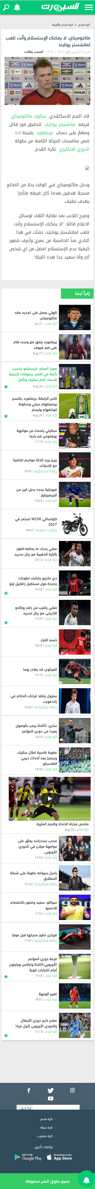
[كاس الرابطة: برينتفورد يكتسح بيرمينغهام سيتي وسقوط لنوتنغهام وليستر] (75, 406)
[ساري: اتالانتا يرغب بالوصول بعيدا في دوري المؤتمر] (75, 730)
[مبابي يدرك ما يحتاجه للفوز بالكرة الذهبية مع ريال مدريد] (75, 553)
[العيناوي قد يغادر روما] (75, 671)
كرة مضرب (44, 1135)
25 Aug (69, 829)
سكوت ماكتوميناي (28, 116)
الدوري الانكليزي (74, 149)
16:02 (38, 500)
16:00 (28, 706)
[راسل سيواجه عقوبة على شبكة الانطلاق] (75, 878)
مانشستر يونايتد (59, 124)
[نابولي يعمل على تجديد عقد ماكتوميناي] (75, 317)
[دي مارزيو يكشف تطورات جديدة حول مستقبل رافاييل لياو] (75, 583)
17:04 (38, 913)
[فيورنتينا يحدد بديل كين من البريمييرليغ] (75, 494)
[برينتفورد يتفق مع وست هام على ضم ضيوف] (75, 347)
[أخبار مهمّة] (6, 386)
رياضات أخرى (43, 1146)
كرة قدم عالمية (62, 24)
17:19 (38, 441)
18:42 (29, 529)
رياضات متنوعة (46, 529)
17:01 (28, 940)
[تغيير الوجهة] (75, 996)
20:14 (38, 559)
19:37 (38, 618)
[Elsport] (60, 7)
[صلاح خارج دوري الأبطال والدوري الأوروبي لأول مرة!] (75, 1025)
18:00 (28, 470)
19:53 (38, 857)
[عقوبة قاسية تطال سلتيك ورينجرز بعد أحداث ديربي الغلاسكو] (75, 760)
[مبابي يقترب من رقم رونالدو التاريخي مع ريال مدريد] (75, 612)
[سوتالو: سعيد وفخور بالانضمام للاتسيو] (75, 907)
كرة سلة (46, 1127)
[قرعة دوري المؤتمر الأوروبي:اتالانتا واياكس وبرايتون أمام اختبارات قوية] (75, 966)
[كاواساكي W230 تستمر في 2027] (75, 524)
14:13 (38, 1031)
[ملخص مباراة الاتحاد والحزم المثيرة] (50, 799)
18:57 (38, 999)
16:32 (38, 588)
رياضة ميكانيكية (46, 470)
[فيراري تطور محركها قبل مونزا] (75, 937)
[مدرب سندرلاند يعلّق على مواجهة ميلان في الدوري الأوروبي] (75, 848)
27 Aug (37, 352)
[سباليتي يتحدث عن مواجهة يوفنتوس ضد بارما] (75, 435)
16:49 (38, 736)
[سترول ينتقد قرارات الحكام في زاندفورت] (75, 701)
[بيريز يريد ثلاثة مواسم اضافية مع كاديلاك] (75, 465)
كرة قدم (84, 24)
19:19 (38, 674)
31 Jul (38, 323)
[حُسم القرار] (75, 642)
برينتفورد (44, 133)
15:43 (28, 883)
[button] (6, 7)
